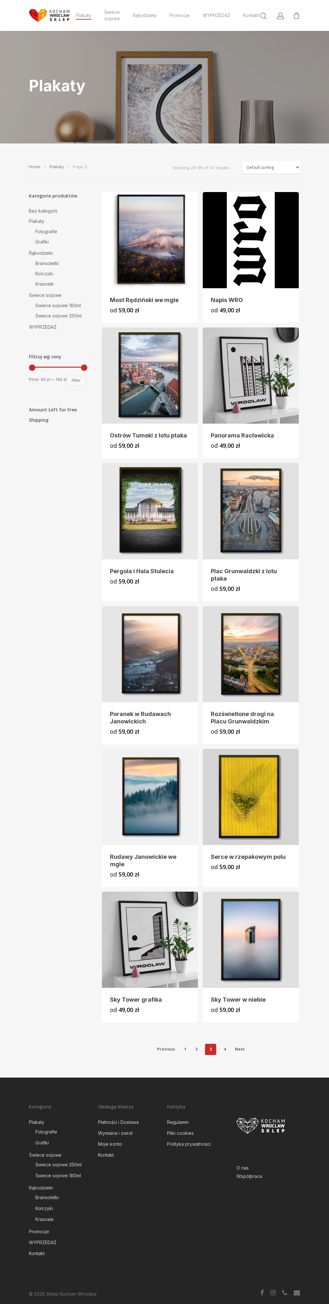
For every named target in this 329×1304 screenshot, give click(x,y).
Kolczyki (44, 273)
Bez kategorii (43, 211)
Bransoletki (47, 263)
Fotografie (46, 231)
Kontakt (251, 15)
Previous (166, 1049)
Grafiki (42, 241)
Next (240, 1049)
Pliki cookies (180, 1133)
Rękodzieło (145, 15)
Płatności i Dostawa (118, 1122)
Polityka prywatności (189, 1144)
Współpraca (249, 1176)
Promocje (180, 15)
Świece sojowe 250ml (58, 315)
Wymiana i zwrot (115, 1133)
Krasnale (44, 284)
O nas (242, 1168)
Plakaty (83, 15)
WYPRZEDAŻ (216, 15)
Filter (76, 380)
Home (34, 166)
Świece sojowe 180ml (58, 305)
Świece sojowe (112, 15)
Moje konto (110, 1144)
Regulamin (178, 1122)
